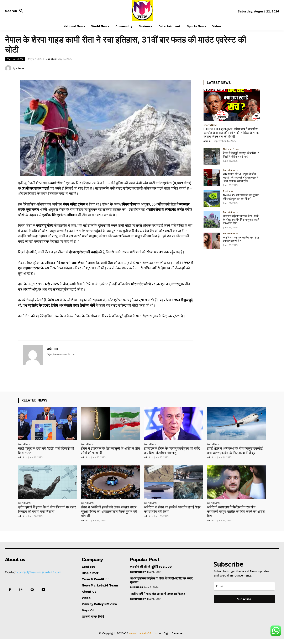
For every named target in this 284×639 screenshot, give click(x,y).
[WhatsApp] (275, 68)
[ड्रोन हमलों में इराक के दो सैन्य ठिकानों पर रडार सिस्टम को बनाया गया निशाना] (47, 482)
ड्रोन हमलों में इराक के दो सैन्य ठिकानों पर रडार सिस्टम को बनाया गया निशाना (47, 509)
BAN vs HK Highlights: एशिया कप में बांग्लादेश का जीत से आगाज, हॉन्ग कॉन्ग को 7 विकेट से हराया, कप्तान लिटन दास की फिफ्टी (231, 132)
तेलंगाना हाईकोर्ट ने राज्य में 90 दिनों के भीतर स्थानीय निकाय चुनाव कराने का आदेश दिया (241, 219)
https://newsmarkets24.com (61, 354)
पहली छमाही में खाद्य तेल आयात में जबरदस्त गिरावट (157, 594)
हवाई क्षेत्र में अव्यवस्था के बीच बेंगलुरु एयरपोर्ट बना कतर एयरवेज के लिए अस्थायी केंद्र (235, 450)
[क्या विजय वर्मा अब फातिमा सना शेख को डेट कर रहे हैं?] (212, 240)
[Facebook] (246, 68)
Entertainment (231, 170)
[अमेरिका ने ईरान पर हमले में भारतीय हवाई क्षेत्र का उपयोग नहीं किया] (173, 482)
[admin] (8, 68)
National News (231, 149)
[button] (15, 11)
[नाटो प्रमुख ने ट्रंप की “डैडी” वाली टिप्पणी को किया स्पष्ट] (47, 423)
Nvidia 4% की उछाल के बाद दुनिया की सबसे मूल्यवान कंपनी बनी (241, 196)
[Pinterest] (265, 68)
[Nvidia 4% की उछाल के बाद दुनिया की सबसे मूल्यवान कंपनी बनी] (212, 198)
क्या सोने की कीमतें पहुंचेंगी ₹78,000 (151, 567)
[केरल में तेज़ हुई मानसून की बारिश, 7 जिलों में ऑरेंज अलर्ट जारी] (212, 156)
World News (15, 58)
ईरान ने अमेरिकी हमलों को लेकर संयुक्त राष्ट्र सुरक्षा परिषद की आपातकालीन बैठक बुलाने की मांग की (109, 511)
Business (228, 191)
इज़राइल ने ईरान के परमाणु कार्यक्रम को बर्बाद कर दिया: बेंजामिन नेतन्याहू (172, 450)
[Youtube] (43, 589)
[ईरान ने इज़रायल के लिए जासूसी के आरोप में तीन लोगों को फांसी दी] (110, 423)
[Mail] (32, 589)
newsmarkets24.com (143, 633)
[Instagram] (20, 589)
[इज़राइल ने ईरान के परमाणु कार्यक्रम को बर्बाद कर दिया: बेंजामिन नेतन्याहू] (173, 423)
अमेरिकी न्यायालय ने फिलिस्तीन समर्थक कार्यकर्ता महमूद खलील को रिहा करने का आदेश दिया (236, 511)
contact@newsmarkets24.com (39, 572)
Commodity (138, 571)
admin (20, 68)
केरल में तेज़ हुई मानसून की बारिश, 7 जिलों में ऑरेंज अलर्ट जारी (241, 154)
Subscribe (244, 599)
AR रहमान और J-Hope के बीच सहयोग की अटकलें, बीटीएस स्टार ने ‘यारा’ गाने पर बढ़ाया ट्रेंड (240, 177)
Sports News (210, 125)
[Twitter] (256, 68)
